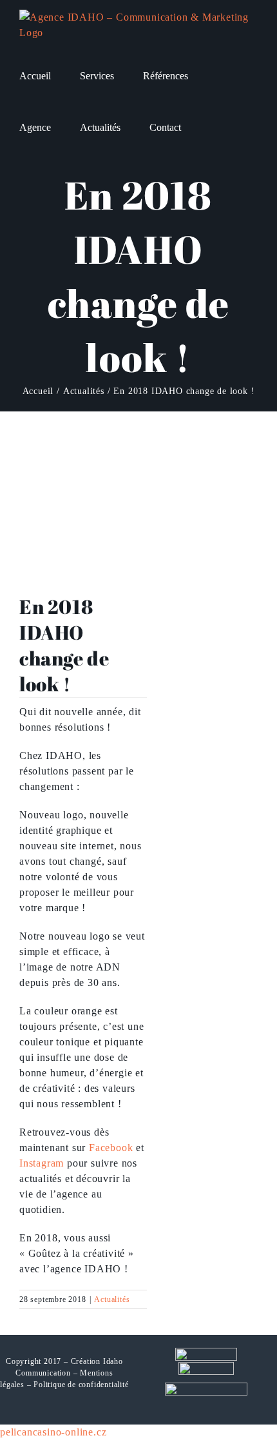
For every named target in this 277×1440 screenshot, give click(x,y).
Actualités (111, 1299)
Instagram (41, 1163)
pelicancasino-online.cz (53, 1431)
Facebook (111, 1147)
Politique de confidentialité (80, 1384)
